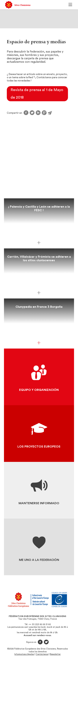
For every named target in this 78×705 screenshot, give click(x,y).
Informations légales (24, 654)
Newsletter (55, 654)
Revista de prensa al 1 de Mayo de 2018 (37, 93)
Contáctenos (42, 654)
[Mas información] (39, 243)
